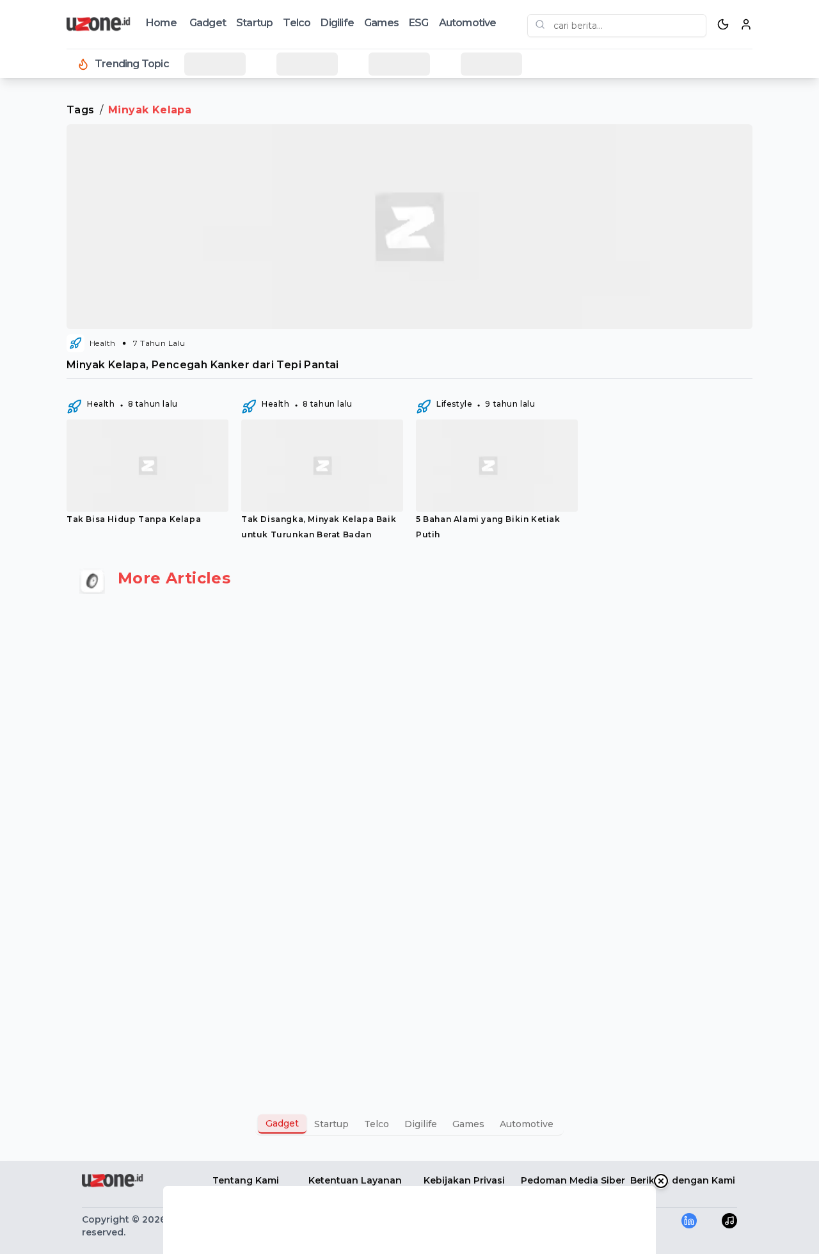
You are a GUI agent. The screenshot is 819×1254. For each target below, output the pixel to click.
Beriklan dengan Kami (682, 1180)
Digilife (337, 23)
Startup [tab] (331, 1124)
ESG (419, 23)
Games (381, 23)
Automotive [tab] (526, 1124)
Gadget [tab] (282, 1123)
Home (161, 23)
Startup (254, 23)
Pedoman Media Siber (573, 1180)
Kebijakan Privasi (464, 1180)
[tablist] (409, 1124)
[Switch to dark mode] (723, 24)
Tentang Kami (245, 1180)
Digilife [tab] (420, 1124)
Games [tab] (468, 1124)
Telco (296, 23)
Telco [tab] (376, 1124)
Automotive (468, 23)
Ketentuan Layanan (355, 1180)
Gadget (207, 23)
